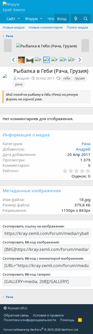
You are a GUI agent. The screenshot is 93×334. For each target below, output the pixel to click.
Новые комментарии (46, 27)
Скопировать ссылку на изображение (33, 226)
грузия (80, 78)
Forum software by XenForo (41, 329)
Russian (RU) (17, 308)
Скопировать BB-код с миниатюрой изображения (43, 258)
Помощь (67, 320)
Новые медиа (14, 27)
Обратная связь (16, 315)
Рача (86, 143)
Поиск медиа (77, 27)
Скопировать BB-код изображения (31, 242)
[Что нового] (76, 18)
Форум (31, 18)
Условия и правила (48, 315)
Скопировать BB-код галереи (26, 274)
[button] (12, 18)
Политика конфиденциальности (30, 320)
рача (18, 84)
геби (66, 78)
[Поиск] (85, 18)
